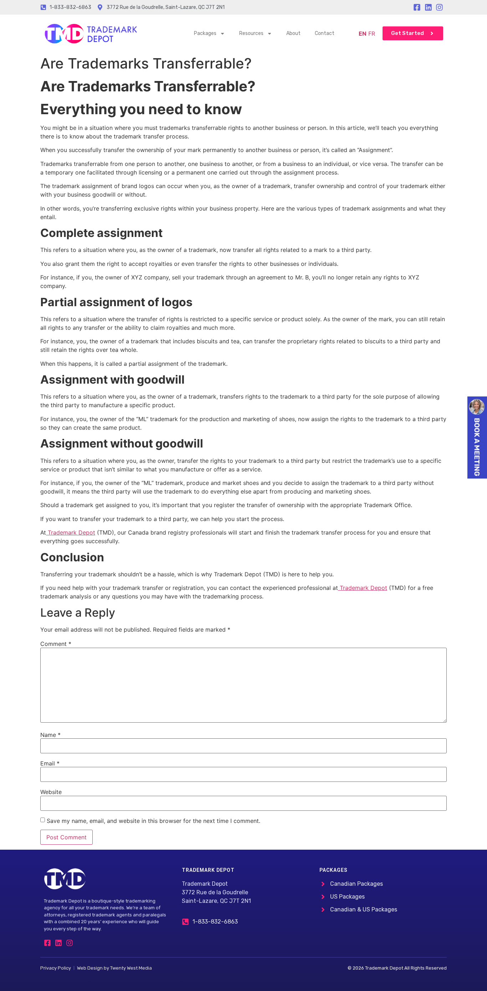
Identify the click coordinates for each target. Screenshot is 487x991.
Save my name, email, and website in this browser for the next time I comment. (153, 821)
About (293, 33)
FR (371, 33)
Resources (251, 33)
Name (50, 735)
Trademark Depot (70, 532)
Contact (324, 33)
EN (362, 33)
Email (50, 763)
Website (51, 792)
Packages (205, 33)
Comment (55, 644)
